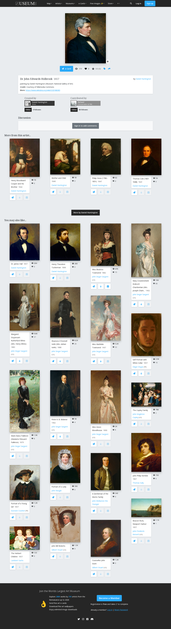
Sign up (150, 3)
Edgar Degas (138, 367)
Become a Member (109, 598)
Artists (58, 3)
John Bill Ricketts (58, 546)
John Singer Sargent (19, 351)
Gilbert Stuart (57, 550)
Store (110, 3)
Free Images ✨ (96, 3)
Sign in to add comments (85, 126)
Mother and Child (59, 178)
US (13, 354)
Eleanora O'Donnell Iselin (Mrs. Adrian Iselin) (59, 344)
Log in (138, 3)
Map (49, 3)
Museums (70, 3)
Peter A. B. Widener (59, 419)
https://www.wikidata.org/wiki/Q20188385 (43, 90)
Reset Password (121, 610)
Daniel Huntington (143, 79)
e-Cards (82, 3)
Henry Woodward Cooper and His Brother (18, 183)
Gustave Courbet (18, 510)
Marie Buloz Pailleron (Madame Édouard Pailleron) (19, 439)
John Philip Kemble (140, 475)
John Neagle (57, 490)
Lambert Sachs (17, 560)
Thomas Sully (138, 483)
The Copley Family (140, 410)
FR (27, 511)
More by (85, 212)
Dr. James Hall (17, 264)
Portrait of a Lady (59, 487)
